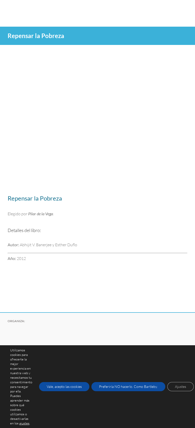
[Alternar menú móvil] (185, 7)
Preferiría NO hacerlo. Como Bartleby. (128, 386)
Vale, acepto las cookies (64, 386)
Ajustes (180, 386)
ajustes (24, 423)
